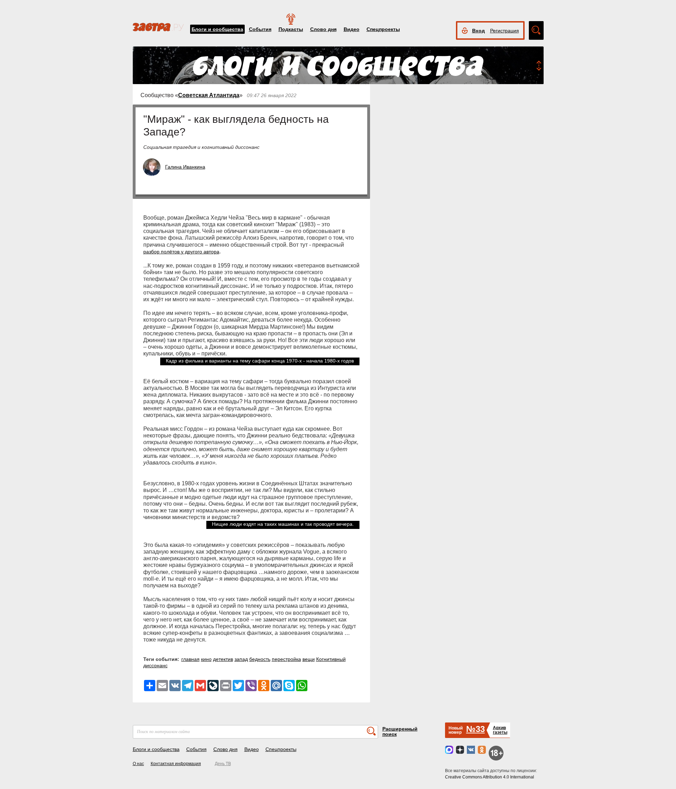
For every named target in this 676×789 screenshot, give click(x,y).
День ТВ (223, 763)
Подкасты (290, 29)
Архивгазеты (500, 730)
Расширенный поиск (400, 731)
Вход (478, 30)
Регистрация (504, 30)
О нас (138, 763)
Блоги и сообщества (217, 29)
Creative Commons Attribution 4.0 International (489, 777)
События (260, 29)
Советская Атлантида (208, 95)
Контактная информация (176, 763)
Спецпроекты (383, 29)
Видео (351, 29)
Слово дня (323, 29)
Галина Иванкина (185, 167)
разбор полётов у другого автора (181, 251)
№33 (475, 729)
